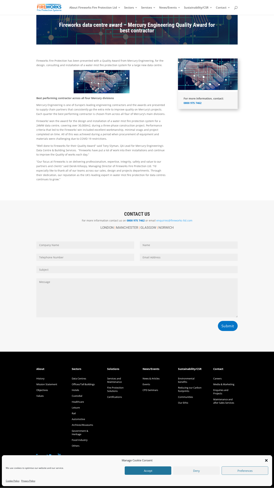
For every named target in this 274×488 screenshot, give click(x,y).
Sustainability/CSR (196, 7)
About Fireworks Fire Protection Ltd (93, 7)
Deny (196, 471)
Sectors (129, 7)
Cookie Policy (12, 480)
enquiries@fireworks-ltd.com (174, 220)
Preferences (245, 471)
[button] (266, 460)
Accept (148, 471)
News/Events (168, 7)
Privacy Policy (28, 480)
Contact (221, 7)
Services (146, 7)
